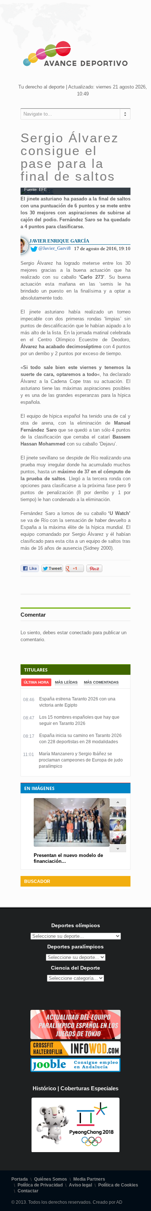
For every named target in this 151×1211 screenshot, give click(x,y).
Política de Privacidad (40, 1185)
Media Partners (89, 1179)
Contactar (28, 1190)
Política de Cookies (118, 1185)
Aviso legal (80, 1185)
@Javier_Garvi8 (54, 248)
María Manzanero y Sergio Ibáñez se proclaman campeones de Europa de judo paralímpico (81, 760)
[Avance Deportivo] (75, 55)
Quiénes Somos (50, 1179)
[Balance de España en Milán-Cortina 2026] (118, 829)
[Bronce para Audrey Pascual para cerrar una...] (118, 842)
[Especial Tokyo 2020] (75, 1037)
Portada (19, 1179)
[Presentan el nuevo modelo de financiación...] (118, 817)
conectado (80, 632)
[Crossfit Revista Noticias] (75, 1054)
